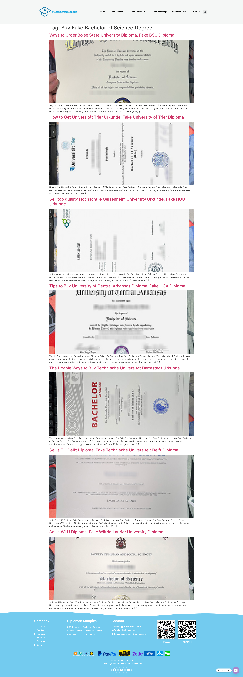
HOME (103, 12)
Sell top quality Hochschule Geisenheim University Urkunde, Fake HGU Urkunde (117, 201)
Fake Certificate (138, 12)
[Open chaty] (235, 670)
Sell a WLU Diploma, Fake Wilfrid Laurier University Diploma (106, 531)
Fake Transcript (160, 12)
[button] (205, 12)
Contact (196, 12)
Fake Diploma (117, 12)
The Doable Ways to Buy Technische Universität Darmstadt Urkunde (114, 368)
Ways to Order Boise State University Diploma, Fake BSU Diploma (111, 35)
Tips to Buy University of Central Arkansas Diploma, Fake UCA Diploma (117, 285)
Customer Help (179, 12)
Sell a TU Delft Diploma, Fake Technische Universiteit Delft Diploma (113, 450)
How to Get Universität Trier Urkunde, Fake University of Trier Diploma (116, 117)
